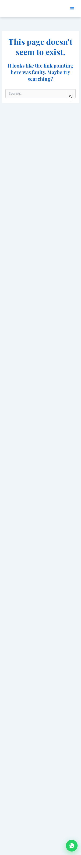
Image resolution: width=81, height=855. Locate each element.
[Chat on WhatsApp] (72, 846)
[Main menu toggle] (72, 8)
